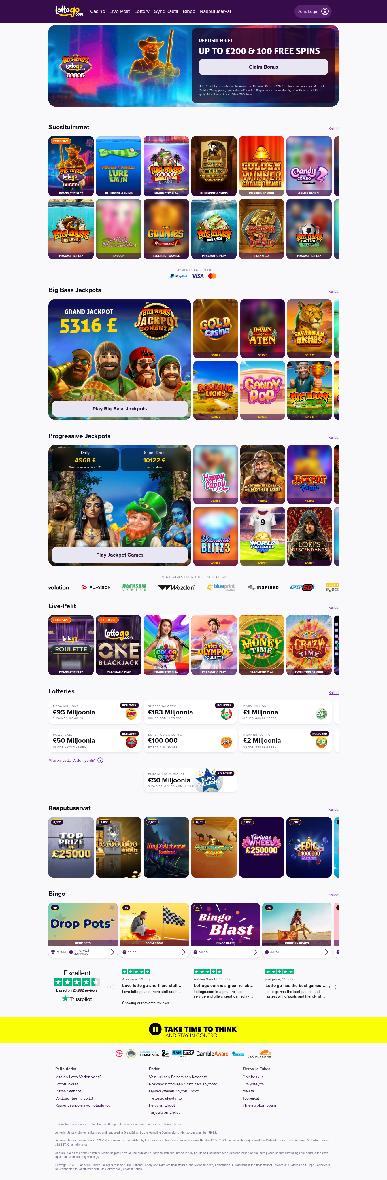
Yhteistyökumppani (259, 1105)
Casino (97, 11)
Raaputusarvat (215, 11)
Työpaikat (251, 1098)
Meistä (248, 1091)
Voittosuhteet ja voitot (74, 1098)
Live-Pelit (120, 11)
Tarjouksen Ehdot (164, 1112)
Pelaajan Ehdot (162, 1105)
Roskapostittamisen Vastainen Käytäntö (183, 1084)
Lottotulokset (66, 1084)
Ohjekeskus (253, 1077)
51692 (212, 1132)
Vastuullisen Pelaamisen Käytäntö (178, 1077)
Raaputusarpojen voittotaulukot (82, 1105)
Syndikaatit (166, 11)
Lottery (142, 11)
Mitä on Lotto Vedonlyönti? (78, 1077)
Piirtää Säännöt (68, 1091)
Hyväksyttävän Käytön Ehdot (174, 1091)
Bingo (189, 11)
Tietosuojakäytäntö (165, 1098)
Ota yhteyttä (253, 1084)
